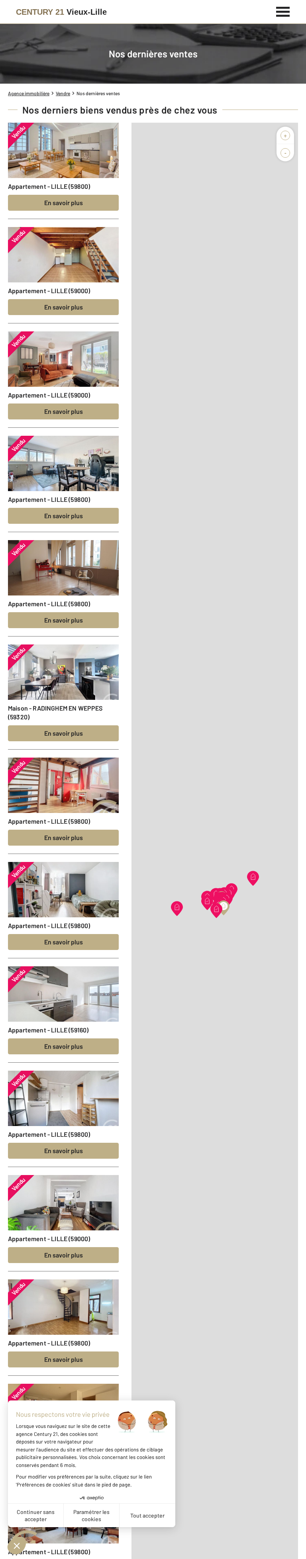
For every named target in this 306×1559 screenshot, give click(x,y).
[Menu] (283, 11)
